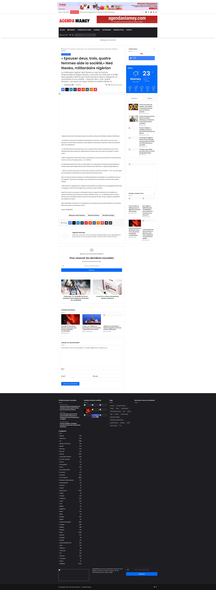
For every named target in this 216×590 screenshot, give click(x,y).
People (61, 519)
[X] (67, 89)
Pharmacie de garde (84, 30)
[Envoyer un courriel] (72, 84)
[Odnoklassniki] (91, 89)
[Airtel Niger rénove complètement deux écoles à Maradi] (103, 416)
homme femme (94, 215)
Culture (62, 462)
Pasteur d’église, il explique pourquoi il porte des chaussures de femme (147, 130)
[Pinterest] (79, 89)
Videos (61, 561)
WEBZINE (71, 30)
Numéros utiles (118, 30)
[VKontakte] (87, 89)
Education (62, 475)
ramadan (122, 422)
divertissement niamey (115, 411)
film (124, 411)
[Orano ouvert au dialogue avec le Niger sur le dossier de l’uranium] (135, 200)
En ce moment (71, 49)
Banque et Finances (65, 443)
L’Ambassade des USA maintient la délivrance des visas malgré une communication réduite (148, 234)
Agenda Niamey (68, 84)
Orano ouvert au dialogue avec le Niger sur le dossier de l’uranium (134, 208)
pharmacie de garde (115, 417)
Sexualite (62, 537)
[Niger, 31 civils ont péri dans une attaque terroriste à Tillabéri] (103, 411)
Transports (62, 558)
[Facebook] (63, 89)
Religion (62, 527)
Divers (61, 467)
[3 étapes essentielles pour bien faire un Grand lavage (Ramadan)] (133, 152)
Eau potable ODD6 (65, 469)
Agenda (62, 435)
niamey (129, 411)
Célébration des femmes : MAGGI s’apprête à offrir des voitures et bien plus (112, 327)
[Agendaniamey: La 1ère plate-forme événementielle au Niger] (74, 20)
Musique (62, 516)
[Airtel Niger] (108, 6)
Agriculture (63, 438)
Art (60, 441)
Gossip (61, 493)
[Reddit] (83, 89)
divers (117, 408)
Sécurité (62, 535)
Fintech (62, 488)
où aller (116, 414)
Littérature (62, 498)
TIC (61, 553)
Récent (150, 98)
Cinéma (62, 454)
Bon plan (62, 451)
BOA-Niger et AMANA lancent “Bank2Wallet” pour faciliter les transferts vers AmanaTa (102, 12)
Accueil (62, 30)
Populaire (134, 98)
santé (128, 422)
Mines (61, 511)
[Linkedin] (71, 89)
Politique (62, 524)
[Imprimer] (110, 223)
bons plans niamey (121, 405)
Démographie (63, 464)
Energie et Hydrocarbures (67, 480)
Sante (61, 532)
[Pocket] (95, 89)
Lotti (61, 503)
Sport (61, 545)
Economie (62, 472)
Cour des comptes (65, 459)
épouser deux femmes (77, 215)
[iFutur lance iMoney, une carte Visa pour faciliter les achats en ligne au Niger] (87, 406)
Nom (63, 369)
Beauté (62, 446)
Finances (62, 485)
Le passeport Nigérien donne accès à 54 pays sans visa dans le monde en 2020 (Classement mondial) (146, 141)
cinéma (112, 408)
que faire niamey (114, 422)
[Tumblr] (75, 89)
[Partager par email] (106, 223)
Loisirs (61, 501)
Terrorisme (62, 550)
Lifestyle (62, 495)
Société (62, 540)
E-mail (63, 376)
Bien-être (62, 448)
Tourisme (96, 30)
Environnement (64, 482)
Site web (95, 376)
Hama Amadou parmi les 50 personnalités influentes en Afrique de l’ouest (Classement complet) (147, 119)
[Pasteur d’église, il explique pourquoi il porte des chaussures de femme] (133, 130)
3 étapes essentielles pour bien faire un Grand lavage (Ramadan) (146, 151)
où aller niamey (124, 414)
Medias (62, 506)
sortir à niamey (113, 425)
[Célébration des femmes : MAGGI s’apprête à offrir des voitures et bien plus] (112, 319)
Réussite (62, 529)
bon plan (112, 405)
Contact (129, 30)
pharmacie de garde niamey (116, 420)
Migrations (62, 509)
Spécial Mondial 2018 (65, 542)
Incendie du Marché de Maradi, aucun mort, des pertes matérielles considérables (68, 328)
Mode (61, 514)
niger (111, 414)
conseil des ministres (65, 456)
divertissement (124, 408)
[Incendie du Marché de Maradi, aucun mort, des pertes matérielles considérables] (70, 319)
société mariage (108, 215)
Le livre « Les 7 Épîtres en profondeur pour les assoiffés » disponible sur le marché (91, 327)
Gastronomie (106, 30)
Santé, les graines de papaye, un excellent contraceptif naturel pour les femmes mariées (145, 108)
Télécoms (62, 548)
